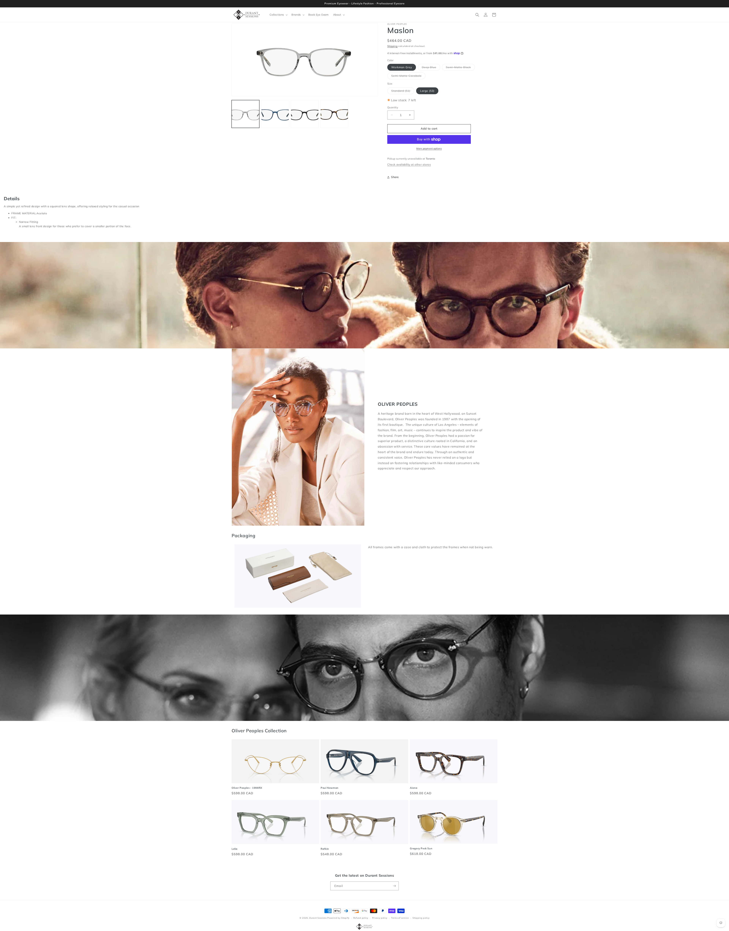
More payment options (429, 148)
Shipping (392, 46)
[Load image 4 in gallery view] (334, 114)
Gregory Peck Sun (421, 848)
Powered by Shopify (338, 918)
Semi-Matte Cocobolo (408, 76)
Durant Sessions (318, 918)
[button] (278, 15)
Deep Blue (431, 68)
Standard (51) (402, 91)
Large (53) (427, 91)
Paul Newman (329, 787)
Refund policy (360, 918)
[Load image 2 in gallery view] (275, 114)
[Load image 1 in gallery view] (245, 114)
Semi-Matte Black (460, 68)
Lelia (234, 848)
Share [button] (395, 177)
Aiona (413, 787)
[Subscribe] (394, 885)
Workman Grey (401, 67)
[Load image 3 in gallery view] (305, 114)
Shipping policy (421, 918)
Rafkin (325, 848)
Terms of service (400, 918)
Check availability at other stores (409, 164)
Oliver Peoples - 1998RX (247, 787)
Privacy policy (379, 918)
